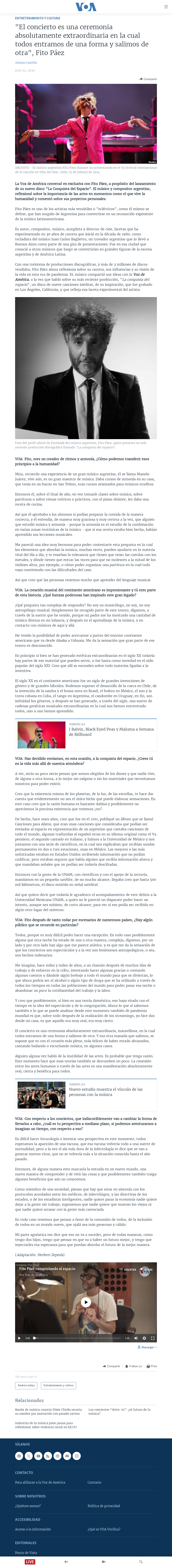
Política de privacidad (104, 1506)
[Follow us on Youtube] (38, 1456)
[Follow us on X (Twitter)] (29, 1456)
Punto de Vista (26, 1553)
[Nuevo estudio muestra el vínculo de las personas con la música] (41, 1095)
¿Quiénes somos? (28, 1506)
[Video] (103, 1561)
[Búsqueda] (141, 1561)
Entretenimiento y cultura (37, 18)
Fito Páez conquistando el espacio (47, 1269)
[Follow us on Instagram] (77, 1456)
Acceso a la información (33, 1529)
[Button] (148, 79)
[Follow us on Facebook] (19, 1456)
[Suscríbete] (67, 1456)
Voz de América (36, 1275)
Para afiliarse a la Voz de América (40, 1483)
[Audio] (66, 1561)
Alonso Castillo (26, 63)
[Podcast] (57, 1456)
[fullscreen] (153, 1338)
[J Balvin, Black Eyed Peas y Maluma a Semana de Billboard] (41, 735)
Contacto (94, 1483)
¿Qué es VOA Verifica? (104, 1529)
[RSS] (48, 1456)
